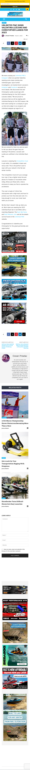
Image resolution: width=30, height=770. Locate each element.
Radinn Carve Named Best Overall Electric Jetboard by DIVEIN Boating (22, 346)
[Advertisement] (15, 570)
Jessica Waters (5, 428)
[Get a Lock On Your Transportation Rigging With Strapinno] (15, 445)
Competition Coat (22, 161)
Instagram (5, 87)
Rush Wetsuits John (10, 214)
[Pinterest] (16, 43)
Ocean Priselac (10, 35)
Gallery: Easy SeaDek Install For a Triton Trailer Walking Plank (8, 346)
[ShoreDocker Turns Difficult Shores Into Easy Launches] (15, 485)
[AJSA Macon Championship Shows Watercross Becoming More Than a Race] (15, 404)
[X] (12, 43)
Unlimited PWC (19, 217)
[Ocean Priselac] (3, 36)
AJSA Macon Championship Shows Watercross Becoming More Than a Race (15, 423)
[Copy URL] (24, 43)
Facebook (14, 87)
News (4, 22)
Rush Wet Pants (22, 212)
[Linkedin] (20, 43)
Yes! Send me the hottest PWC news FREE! (15, 1)
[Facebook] (8, 43)
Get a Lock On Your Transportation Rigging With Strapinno (13, 463)
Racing (4, 417)
